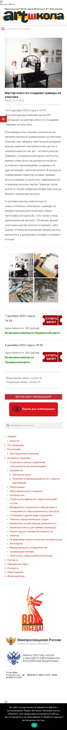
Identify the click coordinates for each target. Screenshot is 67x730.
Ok (34, 725)
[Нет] (63, 716)
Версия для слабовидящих (38, 408)
